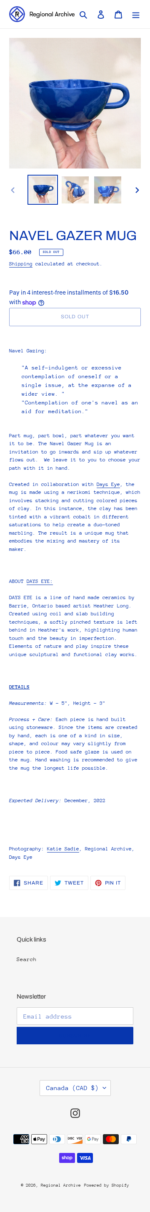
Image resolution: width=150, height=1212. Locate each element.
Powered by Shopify (106, 1185)
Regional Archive (61, 1185)
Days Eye (108, 484)
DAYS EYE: (40, 581)
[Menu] (136, 14)
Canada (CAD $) (72, 1087)
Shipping (20, 264)
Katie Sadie (63, 849)
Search (27, 959)
